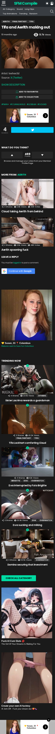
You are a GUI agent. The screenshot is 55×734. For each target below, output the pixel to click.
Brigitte (15, 480)
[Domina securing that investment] (27, 544)
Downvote (42, 155)
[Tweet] (32, 130)
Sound (20, 9)
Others (42, 395)
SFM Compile (25, 3)
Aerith (21, 174)
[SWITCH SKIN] (47, 3)
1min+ (6, 104)
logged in (17, 263)
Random (33, 13)
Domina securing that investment (27, 564)
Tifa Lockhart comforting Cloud (27, 443)
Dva (26, 480)
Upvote (12, 155)
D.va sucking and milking (27, 525)
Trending (23, 13)
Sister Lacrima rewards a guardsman (27, 400)
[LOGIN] (52, 3)
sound (43, 104)
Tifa (36, 438)
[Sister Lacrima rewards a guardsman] (27, 379)
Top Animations (10, 13)
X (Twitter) (16, 77)
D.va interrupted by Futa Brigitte (28, 485)
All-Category (9, 9)
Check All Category (19, 578)
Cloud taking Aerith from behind (22, 211)
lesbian (32, 104)
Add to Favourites (28, 92)
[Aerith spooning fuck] (27, 232)
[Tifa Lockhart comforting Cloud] (27, 419)
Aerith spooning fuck (14, 250)
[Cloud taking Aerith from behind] (27, 193)
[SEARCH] (52, 11)
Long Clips (29, 9)
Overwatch (37, 480)
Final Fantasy (24, 438)
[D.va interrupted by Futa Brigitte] (27, 462)
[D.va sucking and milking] (27, 504)
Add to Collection (28, 97)
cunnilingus (18, 104)
